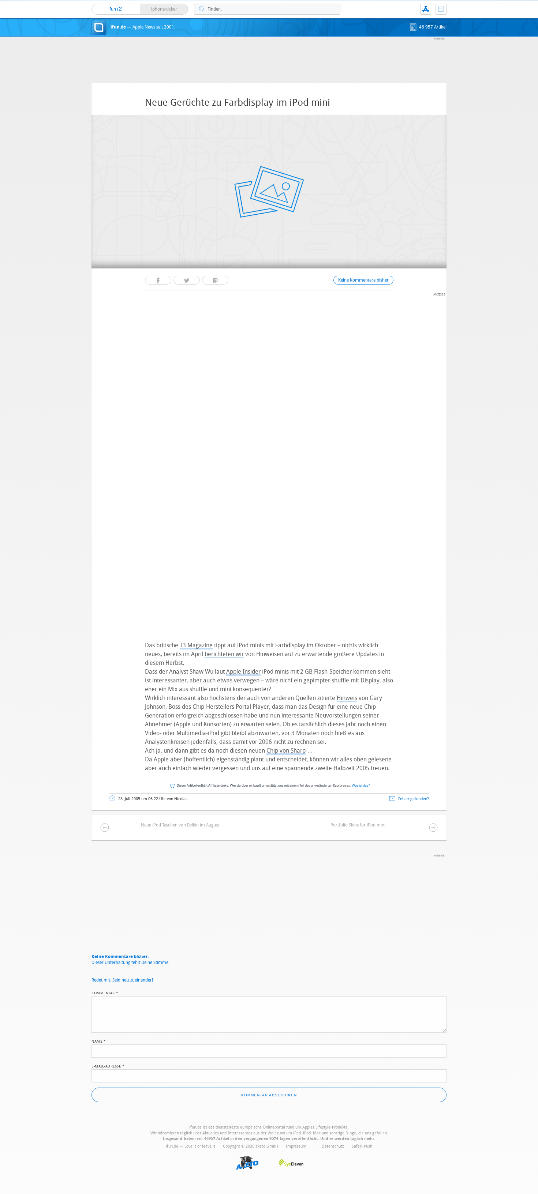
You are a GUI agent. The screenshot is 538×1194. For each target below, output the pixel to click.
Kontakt (441, 9)
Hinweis (347, 697)
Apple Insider (243, 671)
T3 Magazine (196, 645)
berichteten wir (224, 654)
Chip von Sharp (286, 750)
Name (98, 1040)
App (426, 9)
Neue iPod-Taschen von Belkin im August (180, 825)
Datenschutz (333, 1146)
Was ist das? (361, 786)
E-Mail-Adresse (107, 1065)
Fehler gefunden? (413, 798)
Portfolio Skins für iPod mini (357, 825)
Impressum (296, 1146)
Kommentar (105, 992)
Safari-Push (362, 1146)
